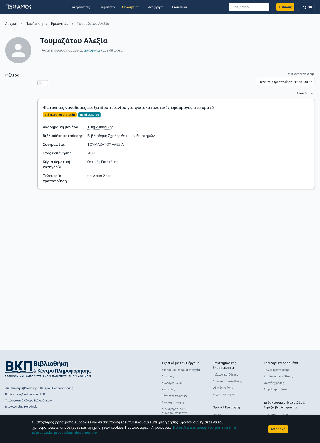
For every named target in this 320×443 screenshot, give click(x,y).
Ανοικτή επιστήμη (173, 402)
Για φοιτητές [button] (107, 7)
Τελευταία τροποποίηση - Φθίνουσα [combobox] (284, 82)
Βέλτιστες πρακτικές (174, 396)
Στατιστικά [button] (179, 7)
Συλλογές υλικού (173, 383)
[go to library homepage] (48, 369)
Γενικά (217, 414)
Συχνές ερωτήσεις (224, 394)
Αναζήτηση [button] (155, 7)
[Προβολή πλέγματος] (45, 83)
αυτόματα (92, 50)
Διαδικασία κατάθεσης (227, 381)
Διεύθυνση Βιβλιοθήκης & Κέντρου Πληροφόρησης (39, 388)
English (306, 7)
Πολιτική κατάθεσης (225, 374)
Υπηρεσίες (168, 389)
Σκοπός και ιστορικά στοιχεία (181, 370)
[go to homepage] (18, 7)
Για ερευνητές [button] (80, 7)
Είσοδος (285, 7)
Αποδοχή (278, 429)
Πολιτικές (168, 376)
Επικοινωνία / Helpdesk (21, 406)
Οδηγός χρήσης (223, 388)
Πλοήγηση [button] (132, 7)
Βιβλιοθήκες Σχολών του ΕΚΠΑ (25, 394)
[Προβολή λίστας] (40, 83)
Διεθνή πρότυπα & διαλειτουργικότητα (174, 411)
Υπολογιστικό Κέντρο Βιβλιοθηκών (28, 400)
